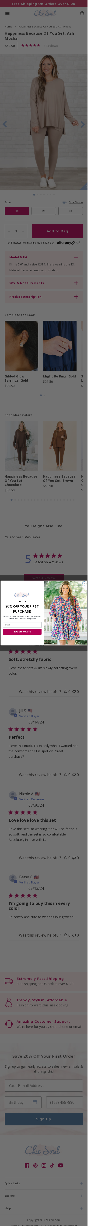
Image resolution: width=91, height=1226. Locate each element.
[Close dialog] (84, 583)
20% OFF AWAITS (22, 631)
